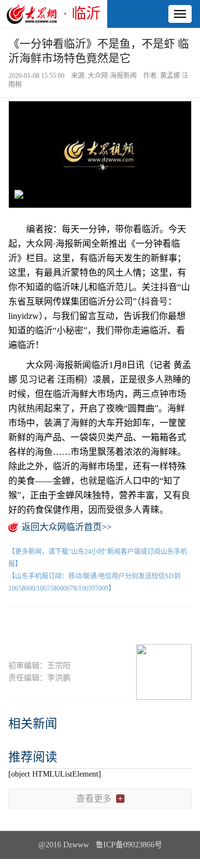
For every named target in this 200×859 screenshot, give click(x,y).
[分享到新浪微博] (80, 625)
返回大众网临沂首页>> (67, 527)
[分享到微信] (40, 625)
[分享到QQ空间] (120, 625)
